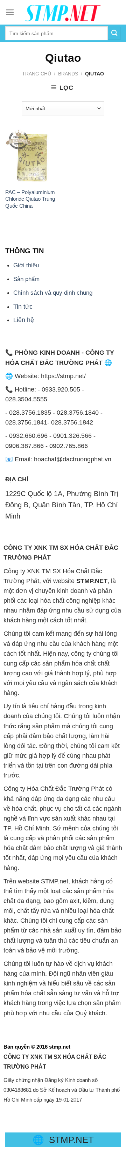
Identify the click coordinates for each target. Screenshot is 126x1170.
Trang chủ (36, 73)
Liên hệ (23, 319)
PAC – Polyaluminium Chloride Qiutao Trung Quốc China (30, 199)
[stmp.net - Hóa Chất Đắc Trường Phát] (63, 12)
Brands (68, 73)
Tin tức (23, 306)
